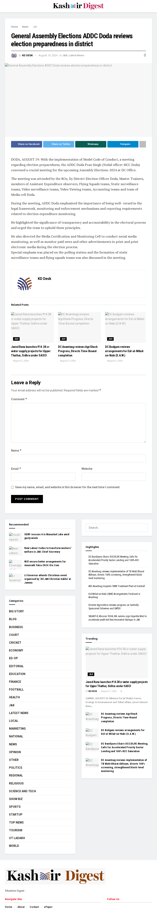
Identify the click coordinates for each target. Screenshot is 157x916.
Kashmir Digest (15, 890)
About (21, 907)
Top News (16, 822)
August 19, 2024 (47, 55)
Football (16, 689)
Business (16, 627)
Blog (13, 619)
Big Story (16, 611)
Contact (34, 907)
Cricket (15, 642)
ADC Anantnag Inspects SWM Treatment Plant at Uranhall (117, 586)
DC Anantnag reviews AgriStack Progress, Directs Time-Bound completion (77, 351)
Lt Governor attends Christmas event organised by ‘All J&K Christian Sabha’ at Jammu (47, 579)
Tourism (15, 830)
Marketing (17, 728)
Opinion (15, 752)
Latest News (76, 55)
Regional (16, 775)
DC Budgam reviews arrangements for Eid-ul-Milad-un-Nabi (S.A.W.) (124, 351)
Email (16, 469)
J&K (35, 26)
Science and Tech (22, 791)
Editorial (16, 666)
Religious (16, 783)
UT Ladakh (17, 838)
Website (87, 468)
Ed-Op (13, 658)
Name (16, 450)
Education (17, 674)
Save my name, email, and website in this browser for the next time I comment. (67, 487)
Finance (15, 681)
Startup (15, 814)
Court (14, 635)
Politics (15, 767)
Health (14, 697)
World (14, 845)
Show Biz (16, 799)
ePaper (48, 907)
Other (14, 760)
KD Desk (27, 55)
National (16, 736)
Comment (19, 399)
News (25, 26)
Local (13, 720)
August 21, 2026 (21, 361)
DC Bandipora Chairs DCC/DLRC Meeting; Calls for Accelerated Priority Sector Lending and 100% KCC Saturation (114, 560)
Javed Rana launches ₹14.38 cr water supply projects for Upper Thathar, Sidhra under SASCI (31, 351)
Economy (16, 650)
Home (14, 26)
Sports (15, 806)
